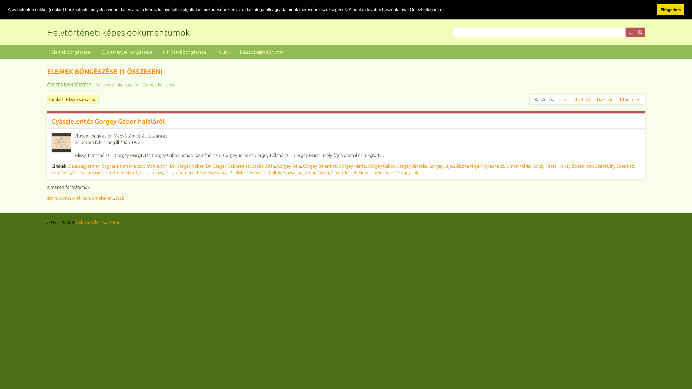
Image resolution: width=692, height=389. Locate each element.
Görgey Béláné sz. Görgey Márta (334, 166)
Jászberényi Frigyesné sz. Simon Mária (493, 166)
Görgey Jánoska (412, 166)
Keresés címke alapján (116, 84)
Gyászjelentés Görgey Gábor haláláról (108, 121)
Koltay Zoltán (571, 166)
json (86, 198)
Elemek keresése (158, 84)
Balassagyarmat (84, 166)
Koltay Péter (544, 166)
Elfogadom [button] (671, 10)
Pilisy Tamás (151, 172)
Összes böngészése (69, 84)
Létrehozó (582, 99)
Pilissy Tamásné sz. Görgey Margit (105, 172)
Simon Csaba (316, 172)
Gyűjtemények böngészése (126, 52)
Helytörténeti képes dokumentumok (118, 32)
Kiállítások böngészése (184, 52)
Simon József (344, 172)
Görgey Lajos (441, 166)
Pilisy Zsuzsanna (212, 172)
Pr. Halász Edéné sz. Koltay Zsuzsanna (265, 172)
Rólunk (223, 52)
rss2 (120, 198)
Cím (562, 99)
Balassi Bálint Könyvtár (262, 52)
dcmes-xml (69, 198)
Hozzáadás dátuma (615, 99)
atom (52, 198)
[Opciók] (630, 32)
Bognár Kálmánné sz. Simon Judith (134, 166)
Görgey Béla (289, 166)
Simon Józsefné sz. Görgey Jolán (390, 172)
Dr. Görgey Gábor (187, 166)
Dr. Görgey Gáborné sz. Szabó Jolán (240, 166)
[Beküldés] (640, 32)
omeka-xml (103, 198)
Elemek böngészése (71, 52)
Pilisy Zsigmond (180, 172)
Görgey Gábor (381, 166)
